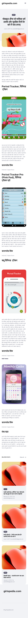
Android (4, 169)
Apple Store (10, 169)
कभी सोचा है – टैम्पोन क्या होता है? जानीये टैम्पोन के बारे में (13, 535)
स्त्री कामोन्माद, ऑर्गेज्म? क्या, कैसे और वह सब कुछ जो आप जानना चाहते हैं (14, 493)
